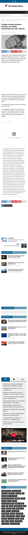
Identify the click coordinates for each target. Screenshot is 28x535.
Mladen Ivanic (5, 513)
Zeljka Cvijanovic (15, 523)
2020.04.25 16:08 (11, 482)
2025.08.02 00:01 (11, 272)
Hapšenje (9, 508)
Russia (22, 516)
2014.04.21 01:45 (11, 460)
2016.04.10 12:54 (11, 475)
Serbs (22, 518)
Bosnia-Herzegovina (12, 495)
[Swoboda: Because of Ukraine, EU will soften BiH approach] (4, 459)
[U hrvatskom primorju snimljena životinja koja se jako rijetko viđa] (4, 481)
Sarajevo (4, 518)
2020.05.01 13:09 (11, 265)
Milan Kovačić (18, 258)
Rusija (17, 516)
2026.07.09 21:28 (11, 322)
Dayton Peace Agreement (8, 503)
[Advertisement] (14, 78)
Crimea (23, 498)
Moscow (12, 513)
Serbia (17, 518)
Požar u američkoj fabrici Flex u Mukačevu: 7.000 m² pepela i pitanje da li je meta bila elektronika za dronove (17, 466)
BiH (23, 493)
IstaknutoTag (8, 205)
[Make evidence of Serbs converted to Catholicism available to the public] (3, 474)
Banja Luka (11, 493)
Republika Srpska (10, 516)
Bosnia (3, 495)
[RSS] (15, 1)
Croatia (4, 500)
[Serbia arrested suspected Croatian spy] (4, 453)
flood (3, 508)
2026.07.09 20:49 (11, 329)
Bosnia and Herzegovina (7, 498)
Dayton (14, 500)
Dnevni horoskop (19, 503)
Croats (9, 500)
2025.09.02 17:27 (11, 344)
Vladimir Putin (5, 523)
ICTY (14, 508)
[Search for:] (14, 15)
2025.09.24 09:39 (11, 337)
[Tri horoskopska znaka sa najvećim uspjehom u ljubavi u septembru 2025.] (4, 343)
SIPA (3, 521)
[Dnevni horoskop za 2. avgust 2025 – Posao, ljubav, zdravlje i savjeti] (4, 271)
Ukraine (12, 521)
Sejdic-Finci (11, 518)
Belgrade (18, 493)
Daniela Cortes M (13, 196)
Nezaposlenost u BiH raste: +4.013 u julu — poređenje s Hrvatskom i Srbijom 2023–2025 (17, 335)
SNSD (7, 521)
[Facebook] (12, 1)
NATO (3, 516)
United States (18, 521)
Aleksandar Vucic (6, 490)
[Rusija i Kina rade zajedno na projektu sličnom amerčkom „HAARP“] (4, 257)
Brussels (17, 498)
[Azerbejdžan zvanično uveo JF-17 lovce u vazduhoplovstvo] (4, 328)
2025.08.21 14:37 (11, 468)
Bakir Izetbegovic (16, 490)
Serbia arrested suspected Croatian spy (17, 451)
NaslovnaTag (19, 513)
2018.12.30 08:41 (11, 258)
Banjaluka (4, 493)
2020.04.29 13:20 (5, 32)
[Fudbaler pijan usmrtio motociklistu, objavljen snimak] (4, 264)
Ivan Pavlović (13, 32)
